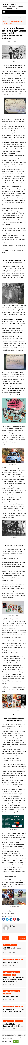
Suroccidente (13, 945)
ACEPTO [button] (16, 1041)
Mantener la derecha (10, 997)
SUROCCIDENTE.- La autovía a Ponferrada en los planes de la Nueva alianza (13, 979)
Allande (6, 945)
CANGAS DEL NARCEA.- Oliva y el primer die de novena (13, 1010)
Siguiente (22, 938)
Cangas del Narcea (8, 959)
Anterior (5, 938)
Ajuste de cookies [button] (7, 1041)
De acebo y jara (9, 4)
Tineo (14, 974)
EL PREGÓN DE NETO (10, 963)
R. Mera (4, 42)
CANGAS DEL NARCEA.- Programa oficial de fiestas (13, 1025)
